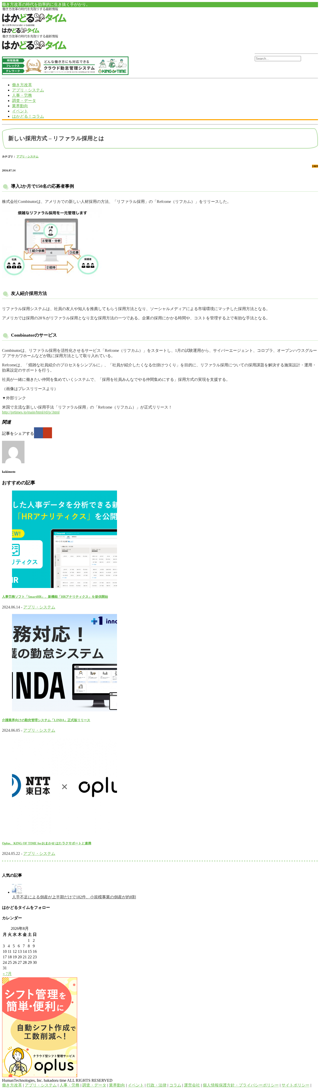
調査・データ (24, 100)
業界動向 (20, 106)
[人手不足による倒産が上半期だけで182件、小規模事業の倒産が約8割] (17, 892)
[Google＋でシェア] (47, 432)
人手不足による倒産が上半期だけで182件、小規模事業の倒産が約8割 (74, 897)
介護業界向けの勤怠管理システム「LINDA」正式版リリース (46, 720)
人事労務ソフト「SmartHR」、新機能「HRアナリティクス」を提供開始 (55, 596)
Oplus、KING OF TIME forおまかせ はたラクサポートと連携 (46, 843)
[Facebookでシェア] (38, 432)
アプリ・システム (28, 90)
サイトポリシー (296, 1085)
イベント (20, 111)
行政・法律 (156, 1085)
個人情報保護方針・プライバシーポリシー (241, 1085)
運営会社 (192, 1085)
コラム (175, 1085)
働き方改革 (22, 85)
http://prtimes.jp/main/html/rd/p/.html (31, 412)
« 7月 (7, 974)
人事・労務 (22, 95)
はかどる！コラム (28, 116)
